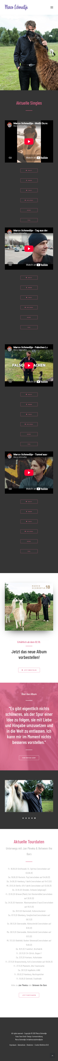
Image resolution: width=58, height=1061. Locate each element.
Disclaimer (30, 1045)
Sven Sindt (22, 1036)
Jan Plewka (23, 985)
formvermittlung (37, 1036)
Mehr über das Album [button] (28, 757)
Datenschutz (21, 1045)
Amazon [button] (30, 180)
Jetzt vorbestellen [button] (30, 670)
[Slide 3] (29, 818)
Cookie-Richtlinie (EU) (42, 1045)
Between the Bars (39, 985)
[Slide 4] (31, 818)
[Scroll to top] (52, 1055)
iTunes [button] (30, 190)
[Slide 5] (34, 818)
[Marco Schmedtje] (16, 7)
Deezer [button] (29, 210)
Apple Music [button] (30, 200)
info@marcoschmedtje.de (34, 1039)
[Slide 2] (26, 818)
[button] (52, 7)
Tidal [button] (29, 220)
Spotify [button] (30, 170)
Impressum (12, 1045)
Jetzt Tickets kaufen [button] (29, 995)
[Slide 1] (23, 818)
